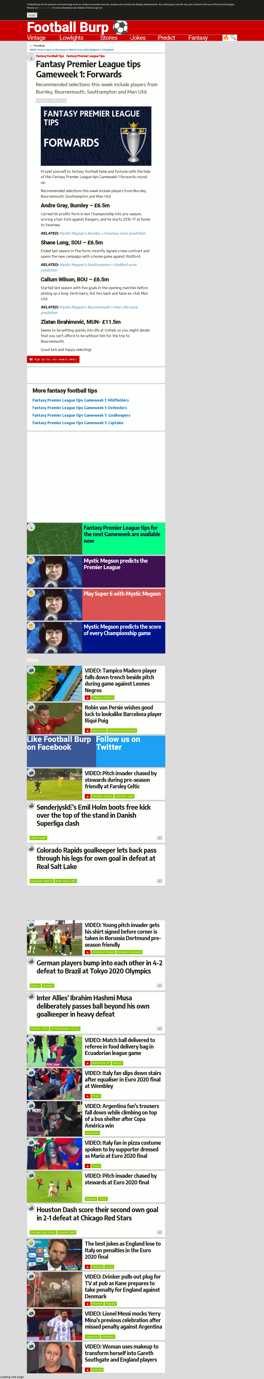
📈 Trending (37, 45)
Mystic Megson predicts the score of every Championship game (122, 629)
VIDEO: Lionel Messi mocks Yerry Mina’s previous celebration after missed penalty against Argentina (123, 1320)
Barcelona (99, 730)
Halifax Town (124, 796)
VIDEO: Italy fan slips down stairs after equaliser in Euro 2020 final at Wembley (123, 1079)
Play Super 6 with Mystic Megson (122, 593)
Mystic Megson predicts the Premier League (116, 563)
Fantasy (198, 38)
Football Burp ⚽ (78, 27)
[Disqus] (96, 476)
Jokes (138, 38)
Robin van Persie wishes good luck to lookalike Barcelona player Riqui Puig (123, 714)
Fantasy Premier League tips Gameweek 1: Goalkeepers (81, 415)
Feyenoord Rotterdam (122, 730)
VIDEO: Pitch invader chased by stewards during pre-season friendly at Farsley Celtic (121, 780)
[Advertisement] (204, 96)
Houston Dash (67, 1232)
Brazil (35, 985)
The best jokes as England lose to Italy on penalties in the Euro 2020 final (123, 1250)
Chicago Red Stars (43, 1232)
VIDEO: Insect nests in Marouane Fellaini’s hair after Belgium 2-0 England (72, 49)
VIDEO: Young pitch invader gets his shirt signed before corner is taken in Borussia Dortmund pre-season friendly (123, 934)
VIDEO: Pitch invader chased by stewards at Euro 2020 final (121, 1178)
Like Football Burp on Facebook (59, 744)
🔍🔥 (230, 37)
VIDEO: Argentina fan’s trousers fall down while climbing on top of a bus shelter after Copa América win (122, 1115)
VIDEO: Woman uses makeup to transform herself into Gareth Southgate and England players (121, 1353)
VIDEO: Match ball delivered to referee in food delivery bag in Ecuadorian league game (120, 1046)
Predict (166, 38)
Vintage (36, 38)
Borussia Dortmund (129, 952)
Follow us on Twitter (118, 744)
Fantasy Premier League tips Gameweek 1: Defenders (80, 407)
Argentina (92, 1132)
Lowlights (71, 38)
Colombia (108, 1336)
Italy (96, 1095)
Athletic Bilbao (103, 952)
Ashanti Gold (39, 1028)
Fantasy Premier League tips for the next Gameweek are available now (122, 534)
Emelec (117, 1062)
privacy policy (45, 7)
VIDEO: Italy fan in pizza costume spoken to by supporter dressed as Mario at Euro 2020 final (123, 1149)
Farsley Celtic (102, 796)
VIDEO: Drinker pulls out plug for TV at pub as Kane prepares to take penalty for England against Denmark (123, 1286)
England (91, 1198)
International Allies (65, 1028)
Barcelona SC (101, 1062)
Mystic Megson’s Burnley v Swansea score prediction (102, 233)
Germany (48, 985)
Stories (109, 38)
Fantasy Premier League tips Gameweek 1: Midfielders (81, 400)
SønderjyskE (38, 837)
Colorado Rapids (41, 880)
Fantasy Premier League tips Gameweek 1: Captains (78, 422)
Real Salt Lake (66, 880)
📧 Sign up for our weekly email (53, 359)
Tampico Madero (103, 697)
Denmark (97, 1303)
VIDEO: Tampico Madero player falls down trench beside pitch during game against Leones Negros (121, 680)
